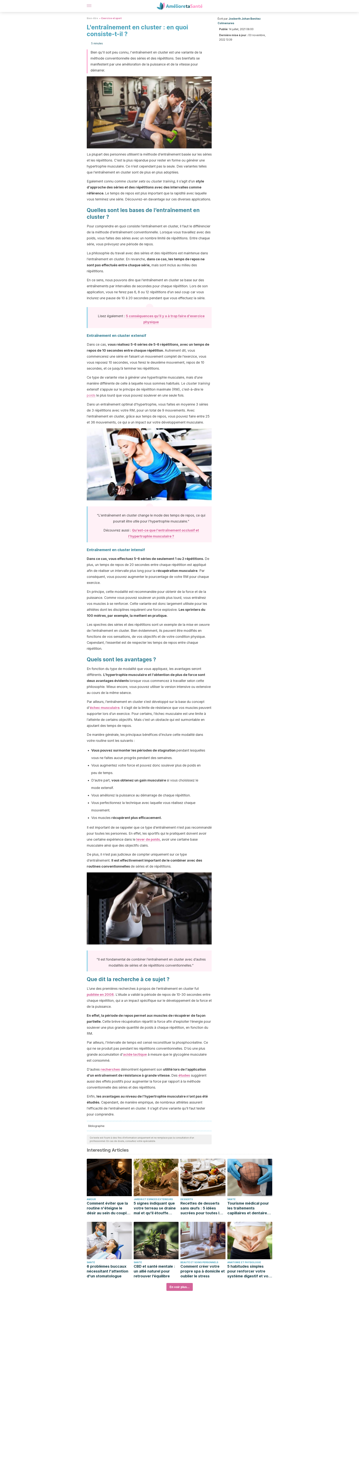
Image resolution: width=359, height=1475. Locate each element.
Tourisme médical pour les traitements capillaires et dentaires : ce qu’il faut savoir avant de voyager (249, 1208)
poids (91, 395)
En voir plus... (180, 1287)
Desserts (186, 1199)
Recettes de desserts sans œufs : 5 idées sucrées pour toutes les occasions (202, 1208)
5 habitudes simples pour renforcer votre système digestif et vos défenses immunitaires (248, 1271)
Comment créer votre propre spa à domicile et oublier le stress (202, 1271)
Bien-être (92, 18)
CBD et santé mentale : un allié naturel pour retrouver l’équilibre (154, 1271)
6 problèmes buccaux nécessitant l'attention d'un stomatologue (107, 1271)
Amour (91, 1199)
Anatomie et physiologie (244, 1262)
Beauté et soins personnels (199, 1262)
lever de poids (148, 839)
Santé (231, 1199)
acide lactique (135, 1054)
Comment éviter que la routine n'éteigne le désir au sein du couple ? (108, 1208)
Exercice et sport (111, 18)
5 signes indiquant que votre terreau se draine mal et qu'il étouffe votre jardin (155, 1208)
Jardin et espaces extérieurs (153, 1199)
